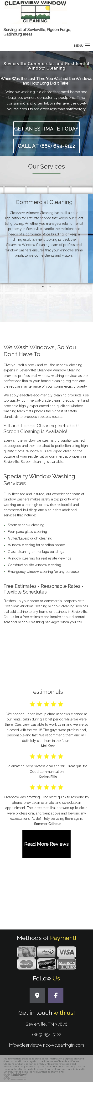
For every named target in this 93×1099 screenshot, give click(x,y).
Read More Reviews (46, 844)
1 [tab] (43, 286)
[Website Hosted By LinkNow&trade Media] (15, 1076)
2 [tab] (50, 286)
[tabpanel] (46, 241)
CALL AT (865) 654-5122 (46, 146)
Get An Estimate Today (46, 129)
